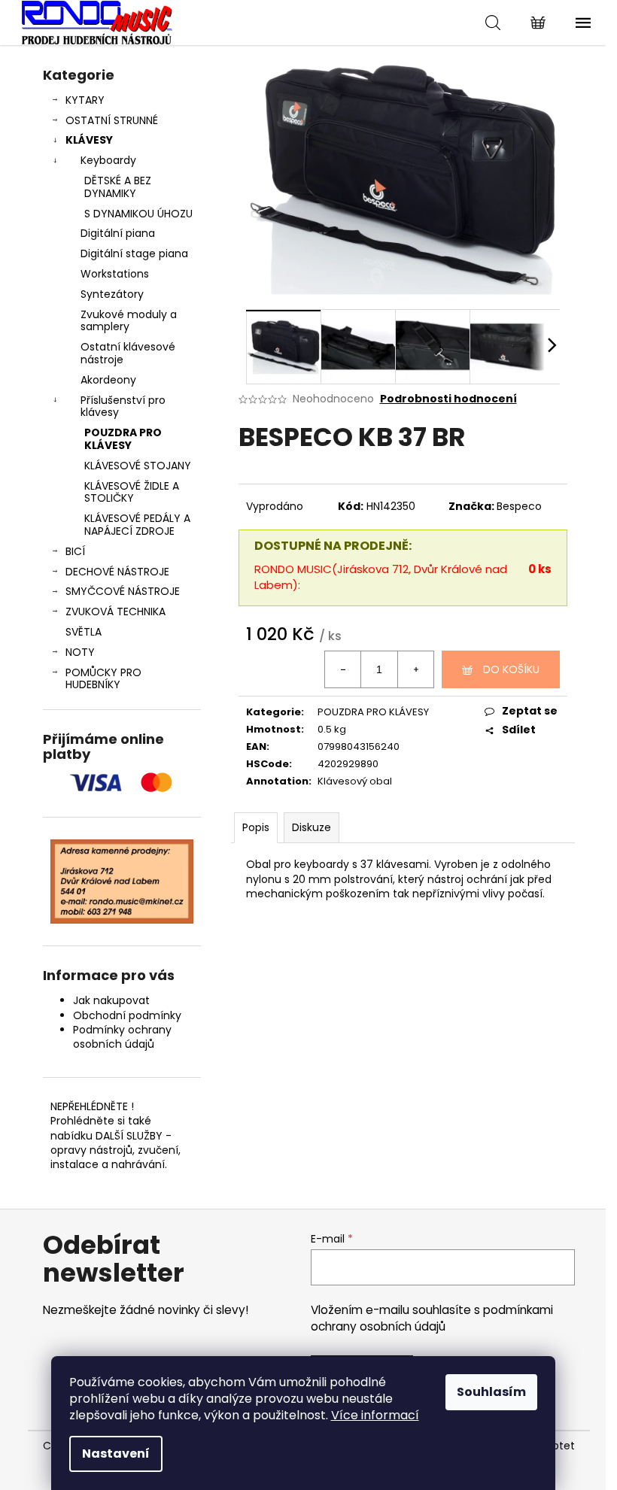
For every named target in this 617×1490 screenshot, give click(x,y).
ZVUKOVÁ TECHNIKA (115, 611)
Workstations (115, 273)
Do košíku (511, 669)
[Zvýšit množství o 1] (415, 669)
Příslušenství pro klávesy (123, 406)
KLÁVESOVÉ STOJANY (137, 465)
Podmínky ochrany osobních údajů (122, 1036)
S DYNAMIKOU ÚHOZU (138, 213)
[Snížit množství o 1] (343, 669)
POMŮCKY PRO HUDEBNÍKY (103, 679)
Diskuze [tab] (311, 827)
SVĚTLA (83, 631)
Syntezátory (112, 294)
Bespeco (519, 506)
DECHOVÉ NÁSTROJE (117, 571)
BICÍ (75, 551)
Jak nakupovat (111, 1000)
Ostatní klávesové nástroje (128, 353)
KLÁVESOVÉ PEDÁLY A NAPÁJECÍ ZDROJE (137, 525)
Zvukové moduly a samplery (129, 321)
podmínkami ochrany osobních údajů (432, 1318)
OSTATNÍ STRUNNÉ (111, 120)
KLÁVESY (89, 139)
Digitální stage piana (134, 253)
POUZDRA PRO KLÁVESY (123, 439)
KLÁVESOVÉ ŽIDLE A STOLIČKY (131, 492)
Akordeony (108, 379)
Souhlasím (491, 1391)
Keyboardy (108, 160)
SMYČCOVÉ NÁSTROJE (122, 591)
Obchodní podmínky (127, 1015)
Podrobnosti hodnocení (448, 399)
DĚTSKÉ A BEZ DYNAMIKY (117, 187)
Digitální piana (118, 233)
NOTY (80, 652)
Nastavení (116, 1453)
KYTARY (85, 100)
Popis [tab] (255, 827)
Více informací (375, 1415)
